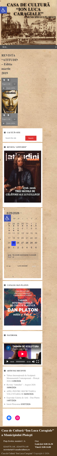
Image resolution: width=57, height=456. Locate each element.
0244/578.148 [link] (9, 446)
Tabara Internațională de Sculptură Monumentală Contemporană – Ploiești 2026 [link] (23, 378)
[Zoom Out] (15, 84)
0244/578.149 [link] (22, 446)
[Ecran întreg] (37, 361)
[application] (22, 353)
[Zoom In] (4, 88)
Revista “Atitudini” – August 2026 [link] (21, 384)
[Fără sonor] (33, 361)
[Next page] (8, 80)
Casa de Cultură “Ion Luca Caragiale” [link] (28, 9)
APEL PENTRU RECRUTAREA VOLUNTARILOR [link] (21, 392)
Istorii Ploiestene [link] (13, 404)
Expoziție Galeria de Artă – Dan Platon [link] (23, 397)
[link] (3, 10)
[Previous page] (4, 80)
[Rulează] (7, 361)
